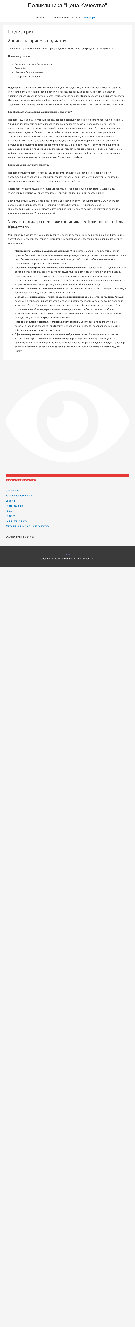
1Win (67, 554)
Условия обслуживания (19, 495)
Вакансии (11, 500)
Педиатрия (90, 17)
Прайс (9, 511)
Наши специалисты (16, 521)
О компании (12, 490)
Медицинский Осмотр (65, 17)
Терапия (40, 17)
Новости (10, 516)
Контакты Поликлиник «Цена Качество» (27, 526)
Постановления (14, 506)
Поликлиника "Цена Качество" (67, 5)
